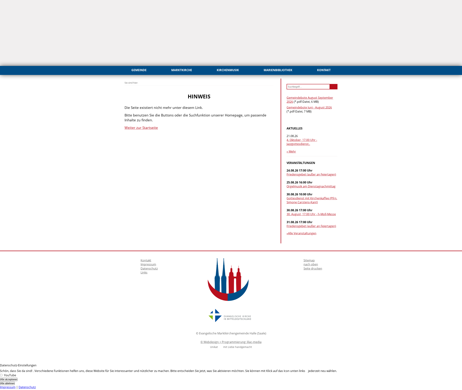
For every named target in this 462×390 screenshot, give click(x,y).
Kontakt (324, 70)
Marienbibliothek (278, 70)
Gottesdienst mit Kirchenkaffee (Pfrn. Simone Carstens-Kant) (312, 200)
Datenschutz (149, 268)
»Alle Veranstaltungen (301, 233)
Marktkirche (181, 70)
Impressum (148, 264)
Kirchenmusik (228, 70)
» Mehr (291, 151)
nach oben (311, 264)
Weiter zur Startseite (141, 127)
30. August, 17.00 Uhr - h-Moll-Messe (311, 214)
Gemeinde (139, 70)
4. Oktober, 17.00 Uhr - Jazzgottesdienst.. (302, 142)
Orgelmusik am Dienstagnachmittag (311, 186)
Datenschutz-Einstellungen (18, 365)
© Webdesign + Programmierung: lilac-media (231, 342)
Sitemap (309, 260)
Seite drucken (313, 268)
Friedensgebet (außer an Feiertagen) (311, 174)
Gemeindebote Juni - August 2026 (309, 107)
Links (144, 272)
